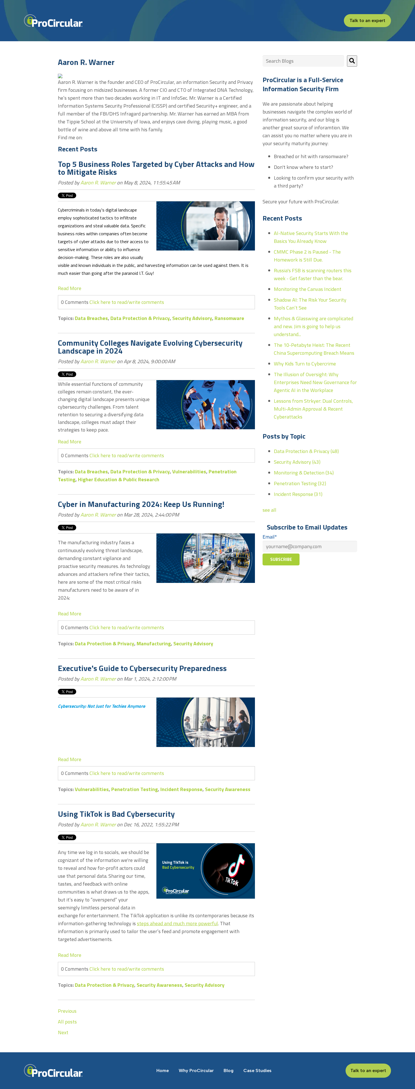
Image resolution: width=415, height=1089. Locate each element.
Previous (67, 1011)
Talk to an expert (367, 20)
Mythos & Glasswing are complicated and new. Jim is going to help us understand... (313, 326)
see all (269, 510)
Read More (69, 288)
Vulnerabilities (189, 471)
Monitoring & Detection (304, 472)
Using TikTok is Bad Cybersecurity (116, 814)
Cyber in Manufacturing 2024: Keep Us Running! (141, 504)
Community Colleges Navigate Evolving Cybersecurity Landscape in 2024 (150, 347)
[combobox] (303, 61)
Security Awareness (227, 789)
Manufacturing (154, 643)
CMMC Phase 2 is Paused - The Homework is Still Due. (307, 255)
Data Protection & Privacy (140, 318)
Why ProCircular (196, 1070)
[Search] (352, 61)
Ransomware (229, 318)
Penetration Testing (134, 789)
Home (162, 1070)
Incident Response (181, 789)
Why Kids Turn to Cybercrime (305, 363)
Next (63, 1032)
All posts (67, 1021)
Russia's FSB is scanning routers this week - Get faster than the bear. (312, 274)
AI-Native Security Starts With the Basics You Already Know (311, 237)
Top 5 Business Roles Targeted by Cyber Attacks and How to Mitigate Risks (156, 168)
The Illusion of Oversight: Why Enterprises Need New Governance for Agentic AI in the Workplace (315, 382)
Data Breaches (91, 318)
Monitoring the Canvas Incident (307, 289)
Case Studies (257, 1070)
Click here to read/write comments (126, 302)
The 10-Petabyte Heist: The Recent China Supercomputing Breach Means (314, 349)
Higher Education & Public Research (118, 479)
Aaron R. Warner (98, 182)
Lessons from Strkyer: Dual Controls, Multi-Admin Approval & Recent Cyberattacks (313, 409)
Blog (228, 1070)
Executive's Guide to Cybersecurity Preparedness (142, 668)
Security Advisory (192, 318)
